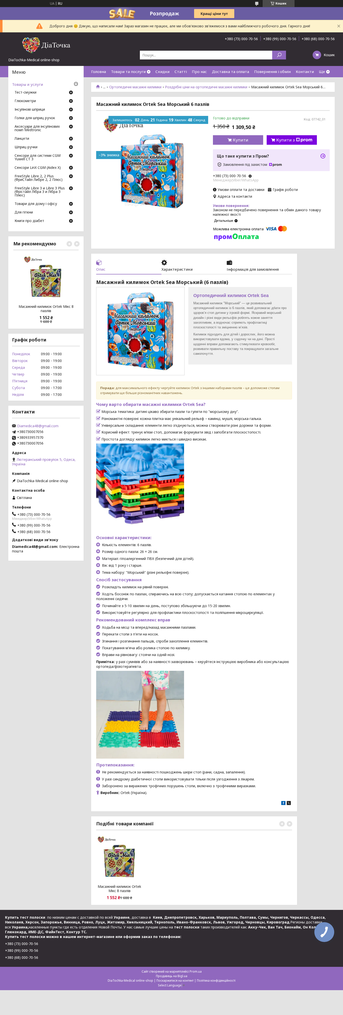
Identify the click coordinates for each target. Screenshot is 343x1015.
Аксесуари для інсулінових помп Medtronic (37, 128)
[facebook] (283, 803)
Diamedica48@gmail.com (38, 426)
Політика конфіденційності (216, 980)
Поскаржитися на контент (175, 980)
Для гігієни (24, 212)
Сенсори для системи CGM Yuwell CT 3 (38, 157)
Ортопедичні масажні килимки (135, 87)
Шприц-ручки (26, 147)
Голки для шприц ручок (35, 118)
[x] (289, 803)
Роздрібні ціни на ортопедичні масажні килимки (206, 87)
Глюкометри (25, 101)
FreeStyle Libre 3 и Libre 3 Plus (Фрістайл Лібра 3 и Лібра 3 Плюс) (40, 191)
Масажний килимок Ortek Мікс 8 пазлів (119, 888)
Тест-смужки (25, 93)
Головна (98, 71)
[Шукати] (279, 55)
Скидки (162, 71)
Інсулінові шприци (30, 110)
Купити (240, 140)
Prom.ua (196, 971)
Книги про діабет (29, 221)
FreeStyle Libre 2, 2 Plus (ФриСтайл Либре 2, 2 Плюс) (39, 178)
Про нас (199, 71)
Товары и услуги (27, 84)
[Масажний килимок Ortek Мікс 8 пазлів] (119, 858)
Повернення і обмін (272, 71)
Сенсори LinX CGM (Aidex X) (38, 168)
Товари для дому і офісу (36, 204)
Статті (181, 71)
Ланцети (22, 139)
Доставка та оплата (230, 71)
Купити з (285, 140)
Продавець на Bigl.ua (171, 976)
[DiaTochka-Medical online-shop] (46, 45)
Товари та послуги (128, 71)
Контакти (305, 71)
